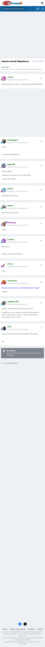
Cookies (40, 629)
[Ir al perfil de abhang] (4, 224)
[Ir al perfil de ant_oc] (4, 265)
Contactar (31, 629)
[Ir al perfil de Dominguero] (4, 141)
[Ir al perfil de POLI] (4, 328)
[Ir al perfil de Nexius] (4, 207)
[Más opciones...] (41, 78)
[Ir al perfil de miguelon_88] (4, 303)
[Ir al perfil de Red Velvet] (4, 282)
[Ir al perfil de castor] (4, 78)
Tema (4, 629)
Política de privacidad (17, 629)
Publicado (17, 80)
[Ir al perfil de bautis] (4, 190)
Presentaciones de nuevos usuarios (29, 69)
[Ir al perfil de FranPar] (4, 241)
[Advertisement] (22, 35)
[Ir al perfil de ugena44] (4, 166)
